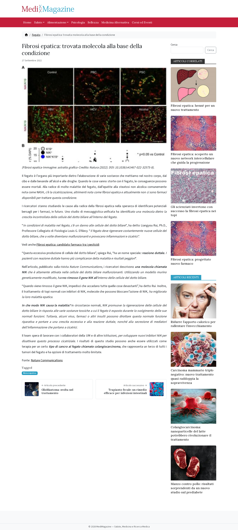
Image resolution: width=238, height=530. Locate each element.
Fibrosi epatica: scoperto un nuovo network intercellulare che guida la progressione (192, 158)
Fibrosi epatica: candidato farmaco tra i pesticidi (67, 244)
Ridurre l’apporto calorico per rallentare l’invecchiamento (193, 324)
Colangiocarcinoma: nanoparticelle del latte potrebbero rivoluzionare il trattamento (191, 433)
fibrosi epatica (29, 373)
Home (27, 22)
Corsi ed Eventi (142, 22)
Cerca (174, 45)
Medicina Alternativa (115, 22)
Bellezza (93, 22)
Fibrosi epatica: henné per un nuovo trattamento (193, 108)
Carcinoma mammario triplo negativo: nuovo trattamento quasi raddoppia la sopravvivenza (192, 376)
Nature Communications (47, 360)
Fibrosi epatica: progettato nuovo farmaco (191, 261)
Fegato (36, 35)
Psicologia (78, 22)
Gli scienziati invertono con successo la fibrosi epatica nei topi (193, 211)
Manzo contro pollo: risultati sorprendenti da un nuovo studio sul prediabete (192, 488)
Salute (38, 22)
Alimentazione (56, 22)
